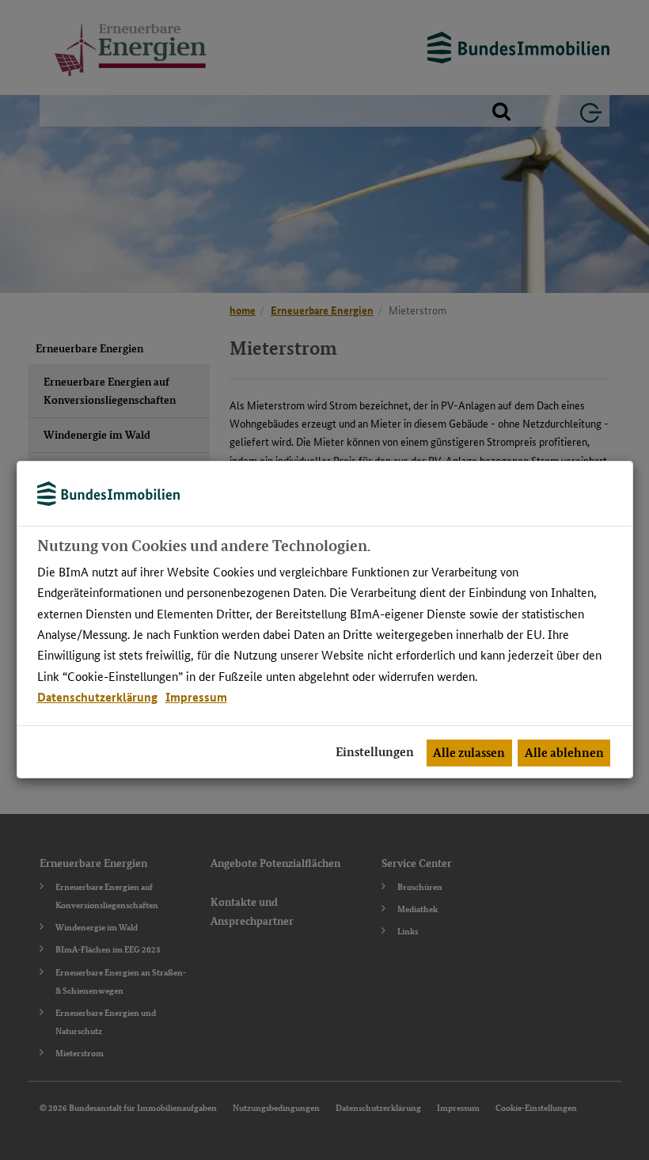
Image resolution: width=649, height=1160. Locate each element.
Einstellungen (375, 752)
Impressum (196, 697)
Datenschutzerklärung (97, 697)
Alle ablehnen (564, 752)
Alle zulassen (469, 752)
